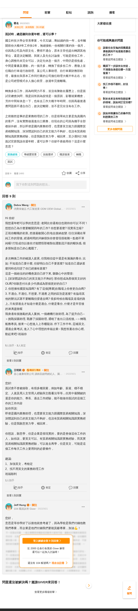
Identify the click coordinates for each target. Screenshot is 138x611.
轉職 (78, 154)
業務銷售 (13, 154)
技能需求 (48, 154)
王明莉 (17, 370)
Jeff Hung (20, 505)
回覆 (75, 352)
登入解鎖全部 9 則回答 (46, 540)
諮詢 (90, 12)
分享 (82, 173)
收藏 (69, 173)
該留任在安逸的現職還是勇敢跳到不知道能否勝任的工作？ (117, 51)
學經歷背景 (30, 154)
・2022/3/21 (70, 209)
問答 (26, 12)
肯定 (48, 352)
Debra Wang (21, 205)
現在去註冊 (58, 562)
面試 (10, 161)
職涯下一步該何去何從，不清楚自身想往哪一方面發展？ (117, 69)
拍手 (20, 352)
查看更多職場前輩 (44, 591)
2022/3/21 (25, 23)
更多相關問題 (115, 129)
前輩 (47, 12)
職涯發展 (65, 154)
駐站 (69, 12)
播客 (112, 12)
